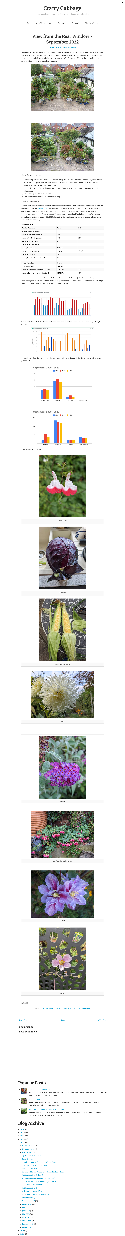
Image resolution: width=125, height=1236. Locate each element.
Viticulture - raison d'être (32, 1191)
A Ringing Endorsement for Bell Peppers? (38, 1178)
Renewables (62, 23)
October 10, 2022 (55, 47)
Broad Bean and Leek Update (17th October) (39, 1162)
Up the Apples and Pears (31, 1156)
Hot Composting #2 (29, 1198)
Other (51, 23)
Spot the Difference (29, 1169)
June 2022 (26, 1211)
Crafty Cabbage (62, 8)
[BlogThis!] (24, 1003)
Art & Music (40, 23)
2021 (22, 1231)
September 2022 (28, 1201)
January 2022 (27, 1227)
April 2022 (26, 1217)
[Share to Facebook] (27, 1003)
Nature (45, 1008)
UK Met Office (43, 208)
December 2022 (28, 1146)
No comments (84, 1008)
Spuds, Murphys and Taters (39, 1089)
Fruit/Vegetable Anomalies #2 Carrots (36, 1194)
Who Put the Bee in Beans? (32, 1185)
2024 (22, 1136)
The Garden (76, 23)
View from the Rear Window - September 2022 (40, 1181)
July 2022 (25, 1207)
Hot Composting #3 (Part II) (33, 1175)
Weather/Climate (91, 23)
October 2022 (27, 1152)
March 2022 (27, 1221)
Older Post (102, 1020)
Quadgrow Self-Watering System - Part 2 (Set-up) (47, 1109)
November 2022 (28, 1149)
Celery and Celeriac (36, 1099)
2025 (22, 1132)
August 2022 (27, 1204)
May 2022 (26, 1214)
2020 (22, 1234)
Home (29, 23)
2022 (22, 1142)
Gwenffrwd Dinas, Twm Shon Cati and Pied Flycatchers (43, 1172)
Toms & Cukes (27, 1159)
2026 (22, 1129)
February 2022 (27, 1224)
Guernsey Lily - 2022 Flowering (34, 1165)
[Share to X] (26, 1003)
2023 (22, 1139)
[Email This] (22, 1003)
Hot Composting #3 (29, 1188)
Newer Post (23, 1020)
